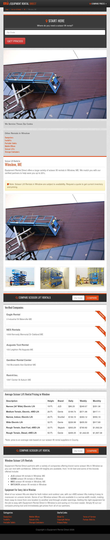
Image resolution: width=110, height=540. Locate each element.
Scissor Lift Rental (16, 9)
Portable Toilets (11, 143)
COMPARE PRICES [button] (98, 3)
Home (7, 9)
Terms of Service (89, 516)
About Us (60, 516)
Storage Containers (12, 151)
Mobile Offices (10, 146)
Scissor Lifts (10, 148)
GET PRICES (15, 41)
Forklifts (8, 140)
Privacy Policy (62, 522)
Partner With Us (89, 519)
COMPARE (92, 297)
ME (24, 9)
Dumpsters (9, 137)
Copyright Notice (63, 519)
